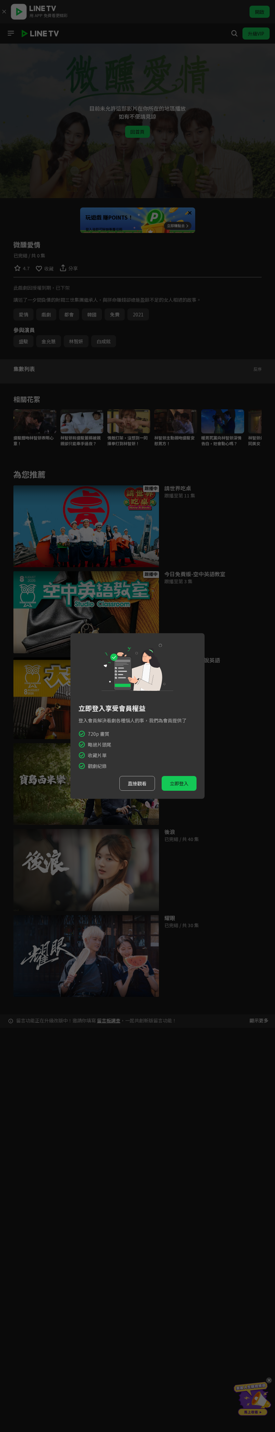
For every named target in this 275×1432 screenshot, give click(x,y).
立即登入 (179, 783)
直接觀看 (137, 783)
